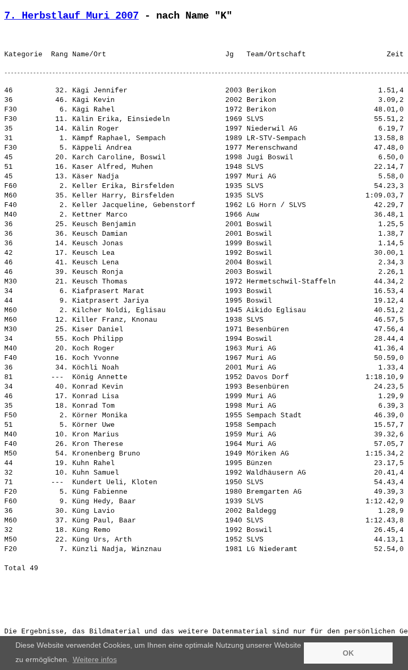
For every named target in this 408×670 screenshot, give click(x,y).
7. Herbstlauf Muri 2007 (71, 16)
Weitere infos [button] (95, 659)
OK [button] (348, 653)
